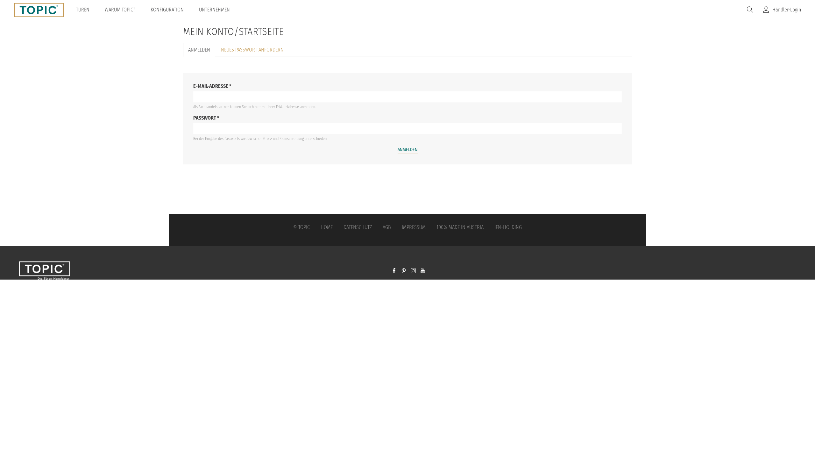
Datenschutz (358, 227)
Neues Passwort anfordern (252, 50)
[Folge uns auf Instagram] (413, 271)
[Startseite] (41, 10)
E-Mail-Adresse (212, 86)
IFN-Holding (508, 227)
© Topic (301, 227)
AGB (387, 227)
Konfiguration (167, 10)
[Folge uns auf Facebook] (394, 271)
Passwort (206, 118)
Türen (82, 10)
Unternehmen (214, 10)
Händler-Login (786, 10)
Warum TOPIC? (120, 10)
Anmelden (201, 52)
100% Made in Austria (460, 227)
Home (327, 227)
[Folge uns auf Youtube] (423, 271)
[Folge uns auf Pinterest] (404, 271)
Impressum (414, 227)
